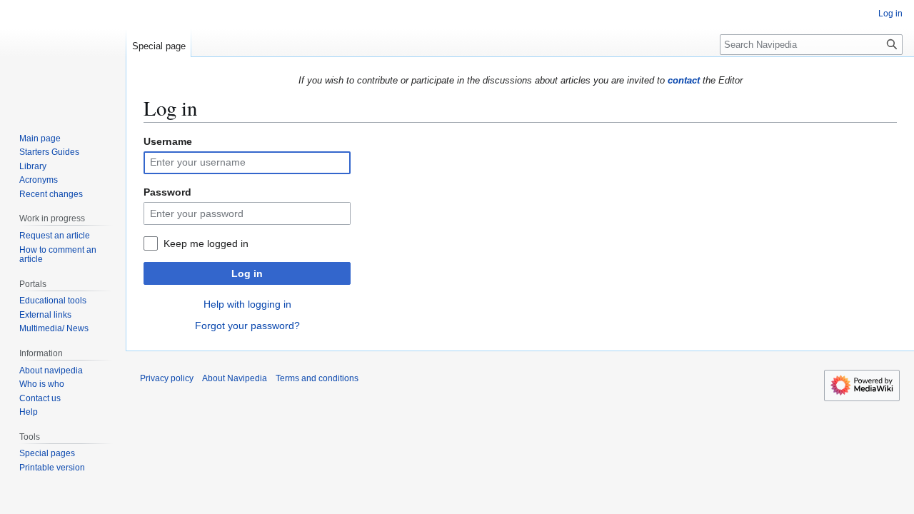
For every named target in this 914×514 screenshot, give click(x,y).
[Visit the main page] (63, 57)
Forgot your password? (247, 325)
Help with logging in (247, 304)
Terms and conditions (317, 378)
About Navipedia (234, 378)
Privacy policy (167, 378)
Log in (247, 273)
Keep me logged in (206, 243)
